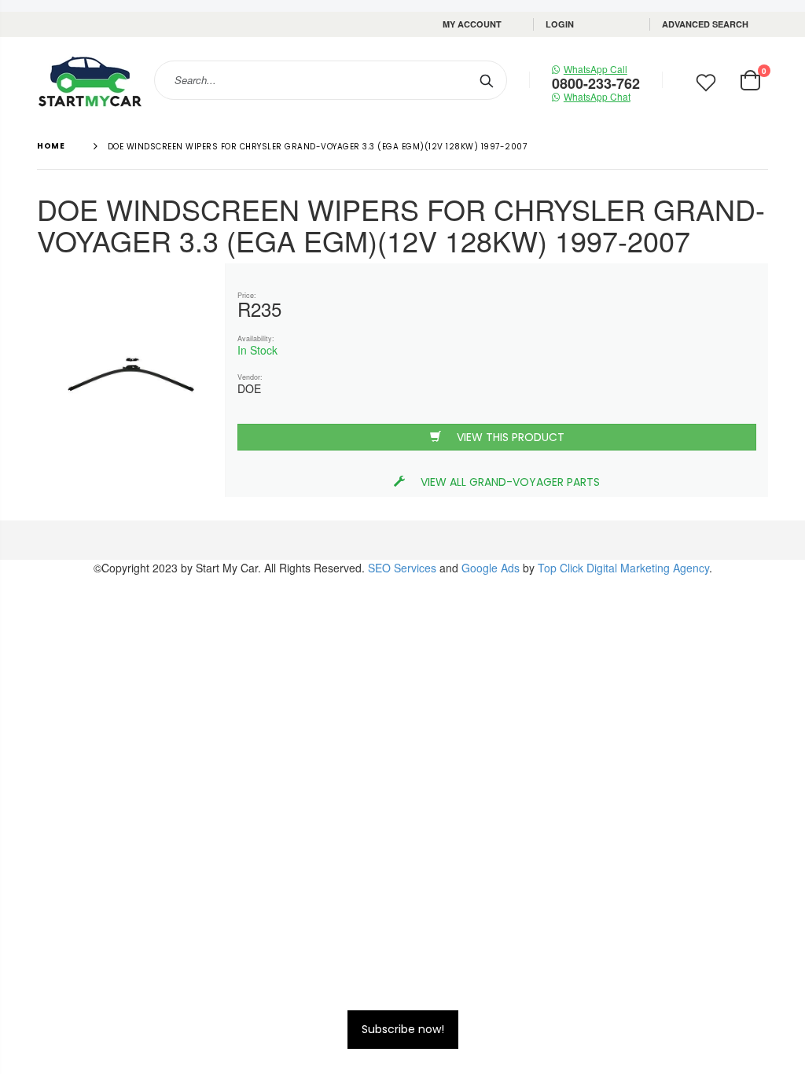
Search (487, 80)
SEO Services (402, 568)
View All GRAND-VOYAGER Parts (510, 482)
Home (50, 146)
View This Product (510, 437)
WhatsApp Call (595, 68)
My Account (472, 24)
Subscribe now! (403, 1029)
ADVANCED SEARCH (705, 24)
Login (560, 24)
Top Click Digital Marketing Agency (623, 568)
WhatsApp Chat (597, 96)
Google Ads (490, 568)
